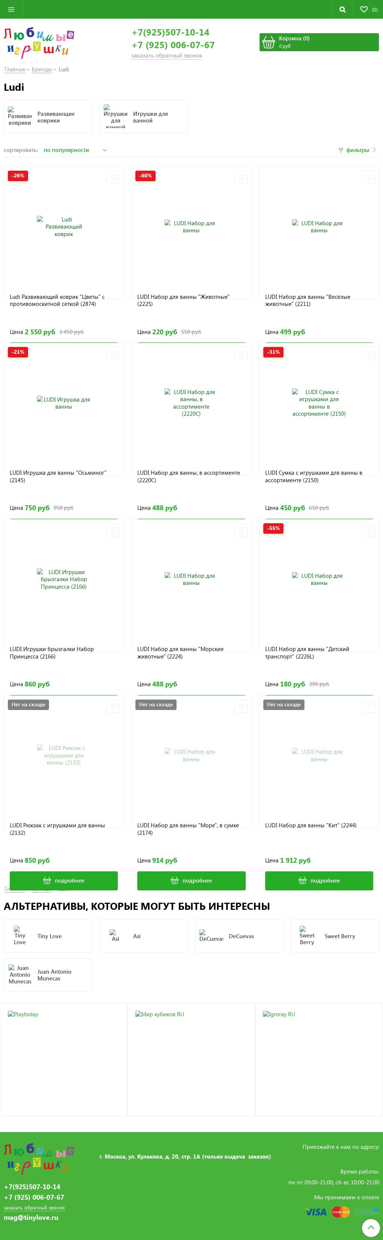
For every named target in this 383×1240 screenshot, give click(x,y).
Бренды (42, 69)
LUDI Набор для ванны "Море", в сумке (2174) (188, 829)
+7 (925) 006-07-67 (173, 44)
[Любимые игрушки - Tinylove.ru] (39, 42)
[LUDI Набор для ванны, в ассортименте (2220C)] (191, 403)
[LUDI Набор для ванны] (191, 226)
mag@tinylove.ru (31, 1217)
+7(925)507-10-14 (170, 32)
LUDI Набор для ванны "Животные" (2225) (183, 300)
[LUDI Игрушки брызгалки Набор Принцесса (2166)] (64, 579)
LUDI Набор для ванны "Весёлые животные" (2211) (307, 300)
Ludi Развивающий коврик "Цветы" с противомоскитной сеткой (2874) (57, 300)
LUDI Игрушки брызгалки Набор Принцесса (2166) (52, 652)
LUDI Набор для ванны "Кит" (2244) (311, 825)
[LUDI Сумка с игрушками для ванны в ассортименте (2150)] (319, 403)
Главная (14, 69)
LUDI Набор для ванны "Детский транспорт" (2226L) (307, 652)
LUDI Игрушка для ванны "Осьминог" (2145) (58, 476)
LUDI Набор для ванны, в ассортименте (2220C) (188, 476)
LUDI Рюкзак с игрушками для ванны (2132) (57, 829)
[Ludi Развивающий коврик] (64, 226)
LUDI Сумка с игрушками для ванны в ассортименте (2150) (313, 476)
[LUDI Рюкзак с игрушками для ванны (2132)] (64, 755)
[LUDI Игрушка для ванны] (64, 403)
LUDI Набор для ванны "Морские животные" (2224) (180, 652)
